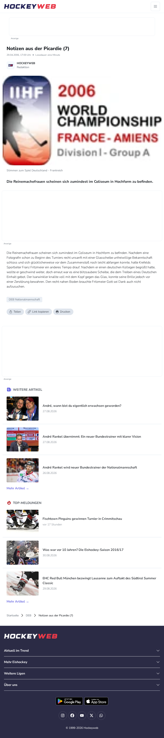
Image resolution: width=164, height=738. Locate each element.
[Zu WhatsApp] (101, 716)
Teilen (17, 312)
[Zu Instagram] (63, 716)
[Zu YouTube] (82, 716)
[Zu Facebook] (72, 716)
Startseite (13, 615)
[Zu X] (92, 716)
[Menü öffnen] (155, 6)
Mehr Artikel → (18, 488)
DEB (28, 615)
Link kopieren (40, 312)
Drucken (65, 312)
